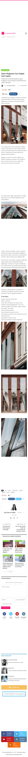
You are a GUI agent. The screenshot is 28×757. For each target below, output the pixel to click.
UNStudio (12, 492)
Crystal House (15, 490)
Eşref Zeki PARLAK (12, 660)
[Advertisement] (14, 15)
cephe (9, 490)
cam (5, 490)
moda (8, 492)
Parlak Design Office (17, 754)
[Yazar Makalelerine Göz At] (14, 507)
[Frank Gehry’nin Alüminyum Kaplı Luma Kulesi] (20, 558)
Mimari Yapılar (5, 70)
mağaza (20, 490)
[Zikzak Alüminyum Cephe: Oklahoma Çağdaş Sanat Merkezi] (8, 558)
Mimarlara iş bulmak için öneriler (15, 662)
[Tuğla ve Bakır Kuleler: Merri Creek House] (20, 543)
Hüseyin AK (11, 668)
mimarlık (3, 492)
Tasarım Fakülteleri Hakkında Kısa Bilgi (17, 670)
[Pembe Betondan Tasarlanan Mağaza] (8, 543)
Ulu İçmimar (11, 676)
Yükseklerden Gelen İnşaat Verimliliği (6, 528)
